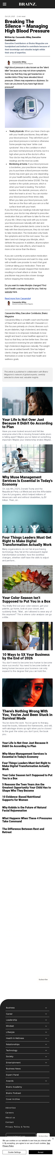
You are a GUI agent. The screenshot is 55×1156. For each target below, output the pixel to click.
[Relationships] (46, 887)
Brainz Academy (14, 930)
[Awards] (46, 924)
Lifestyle (10, 875)
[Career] (46, 857)
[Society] (46, 900)
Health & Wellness (15, 881)
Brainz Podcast (13, 936)
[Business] (46, 851)
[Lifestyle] (46, 875)
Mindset (10, 869)
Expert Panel (12, 918)
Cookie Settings (14, 1152)
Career (9, 857)
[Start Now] (27, 430)
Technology (11, 893)
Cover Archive (13, 942)
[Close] (51, 1140)
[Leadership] (46, 863)
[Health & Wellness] (46, 881)
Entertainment (13, 905)
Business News (13, 912)
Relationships (12, 887)
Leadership (11, 863)
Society (9, 899)
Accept (40, 1152)
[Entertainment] (46, 906)
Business (10, 851)
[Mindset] (46, 869)
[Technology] (46, 894)
